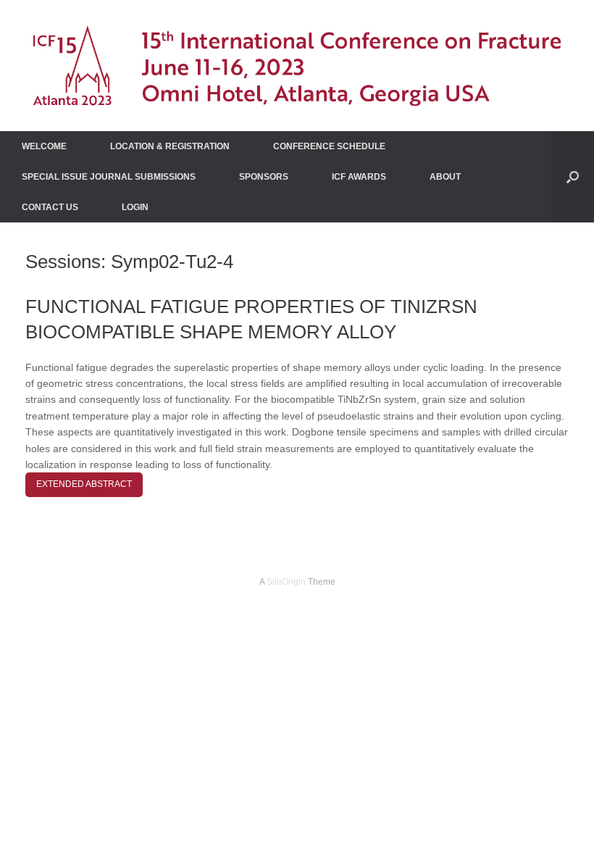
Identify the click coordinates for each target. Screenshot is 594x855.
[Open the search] (572, 176)
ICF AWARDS (359, 177)
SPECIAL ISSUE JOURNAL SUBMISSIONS (109, 177)
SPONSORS (263, 177)
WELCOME (44, 146)
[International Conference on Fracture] (297, 65)
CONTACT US (50, 207)
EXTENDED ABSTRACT (84, 484)
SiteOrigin (286, 581)
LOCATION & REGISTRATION (170, 146)
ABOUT (445, 177)
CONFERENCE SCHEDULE (329, 146)
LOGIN (135, 207)
